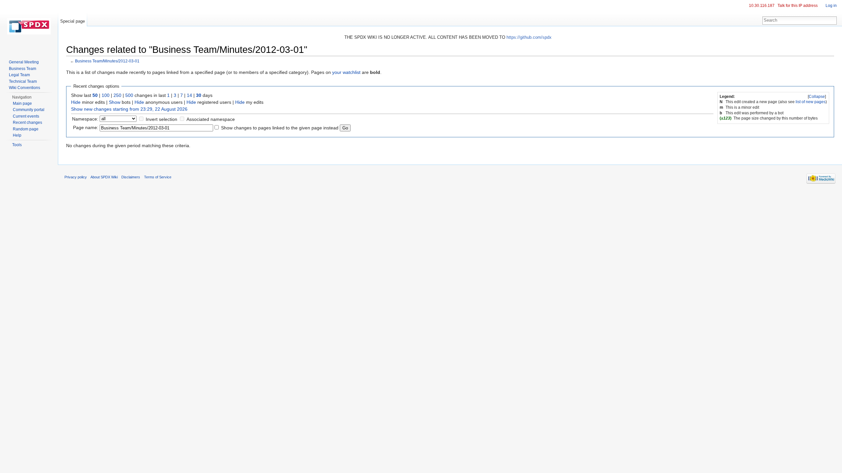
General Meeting (24, 62)
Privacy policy (75, 177)
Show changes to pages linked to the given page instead (279, 127)
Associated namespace (210, 119)
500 (129, 95)
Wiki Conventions (24, 87)
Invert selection (161, 119)
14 (189, 95)
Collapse (817, 96)
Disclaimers (130, 177)
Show (114, 102)
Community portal (28, 109)
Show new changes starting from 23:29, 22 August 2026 (129, 109)
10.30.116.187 (762, 5)
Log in (831, 5)
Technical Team (23, 81)
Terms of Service (157, 177)
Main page (22, 103)
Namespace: (85, 119)
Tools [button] (17, 145)
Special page (72, 21)
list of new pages (811, 102)
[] (817, 96)
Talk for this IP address (798, 5)
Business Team (22, 68)
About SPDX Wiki (104, 177)
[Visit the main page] (29, 26)
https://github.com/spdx (529, 37)
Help (17, 135)
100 (106, 95)
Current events (26, 116)
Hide (76, 102)
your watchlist (346, 72)
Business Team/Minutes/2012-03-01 (107, 61)
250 (117, 95)
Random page (25, 129)
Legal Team (19, 75)
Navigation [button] (22, 97)
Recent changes (27, 122)
